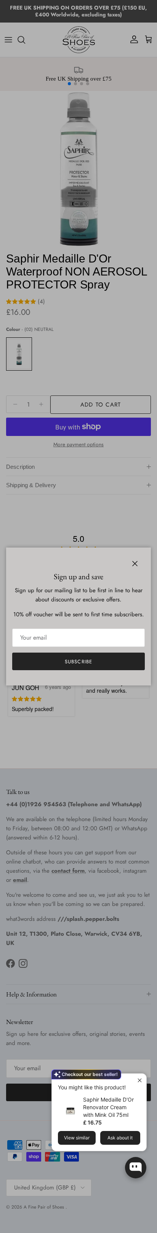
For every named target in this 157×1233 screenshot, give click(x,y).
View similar (77, 1138)
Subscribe (78, 661)
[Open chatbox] (135, 1167)
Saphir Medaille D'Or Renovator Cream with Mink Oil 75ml (108, 1107)
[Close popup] (139, 1080)
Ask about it (120, 1138)
